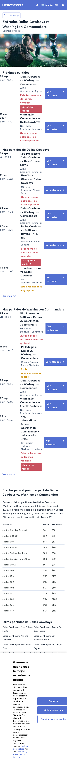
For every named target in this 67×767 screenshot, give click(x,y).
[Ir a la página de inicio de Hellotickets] (13, 5)
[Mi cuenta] (63, 5)
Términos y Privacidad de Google (20, 754)
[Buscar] (37, 5)
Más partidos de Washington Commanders (33, 352)
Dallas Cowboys (11, 15)
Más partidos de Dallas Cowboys (25, 159)
